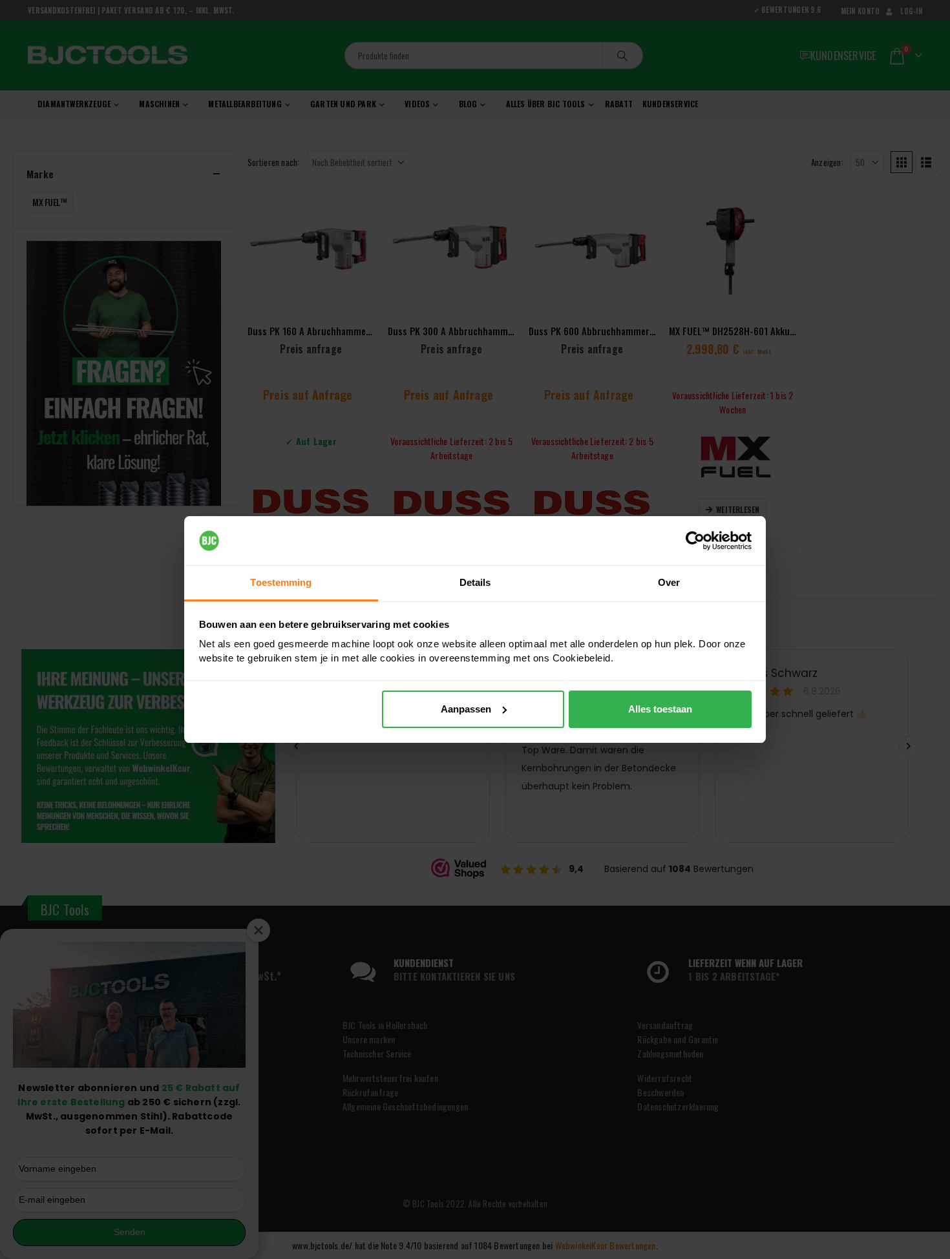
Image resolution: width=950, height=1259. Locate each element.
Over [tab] (669, 582)
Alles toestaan (660, 708)
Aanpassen (466, 708)
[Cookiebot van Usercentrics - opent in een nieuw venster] (695, 540)
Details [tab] (475, 582)
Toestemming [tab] (280, 582)
